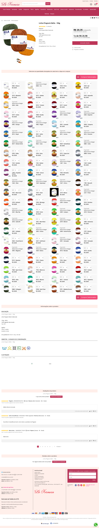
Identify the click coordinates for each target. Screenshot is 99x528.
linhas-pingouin (14, 20)
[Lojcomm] (54, 523)
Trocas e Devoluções (39, 476)
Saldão (20, 9)
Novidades (14, 9)
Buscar (48, 3)
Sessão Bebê (93, 9)
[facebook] (76, 485)
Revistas (47, 13)
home (1, 20)
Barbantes (50, 9)
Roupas (52, 13)
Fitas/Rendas (78, 9)
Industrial (71, 9)
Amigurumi (26, 9)
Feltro (32, 9)
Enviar (94, 480)
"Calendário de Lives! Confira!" (90, 485)
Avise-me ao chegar (41, 84)
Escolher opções (85, 43)
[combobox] (36, 3)
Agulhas (37, 9)
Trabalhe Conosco (38, 479)
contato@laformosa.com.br (7, 477)
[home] (10, 4)
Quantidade (18, 83)
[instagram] (79, 485)
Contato (36, 475)
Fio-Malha (85, 9)
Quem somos (37, 472)
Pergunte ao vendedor (59, 461)
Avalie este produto (56, 396)
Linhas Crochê (63, 9)
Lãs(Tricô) (56, 9)
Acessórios (43, 9)
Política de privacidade (39, 473)
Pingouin (41, 28)
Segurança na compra (39, 477)
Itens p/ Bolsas (6, 9)
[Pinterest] (81, 485)
